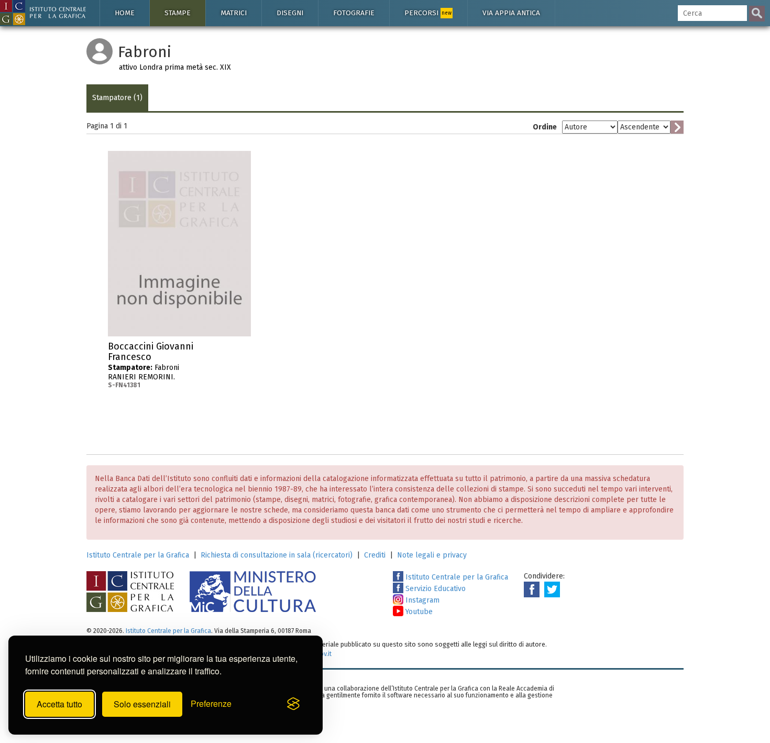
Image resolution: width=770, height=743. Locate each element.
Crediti (375, 555)
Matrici (234, 12)
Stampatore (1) (117, 97)
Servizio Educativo (434, 588)
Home (125, 12)
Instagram (421, 600)
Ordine (545, 127)
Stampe (177, 12)
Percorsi (428, 12)
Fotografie (354, 12)
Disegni (290, 12)
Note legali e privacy (432, 555)
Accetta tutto (59, 704)
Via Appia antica (511, 12)
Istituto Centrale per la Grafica (137, 555)
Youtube (418, 611)
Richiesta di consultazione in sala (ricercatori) (277, 555)
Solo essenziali (142, 704)
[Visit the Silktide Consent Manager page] (293, 704)
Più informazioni (243, 349)
